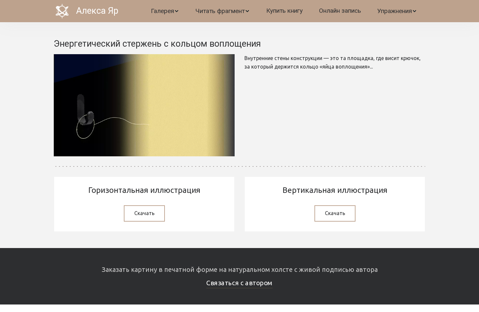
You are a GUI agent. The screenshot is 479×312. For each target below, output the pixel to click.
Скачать (144, 213)
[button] (165, 11)
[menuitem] (165, 11)
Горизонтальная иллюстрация (144, 190)
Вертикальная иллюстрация (335, 190)
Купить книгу (284, 10)
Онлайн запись (340, 10)
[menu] (275, 11)
